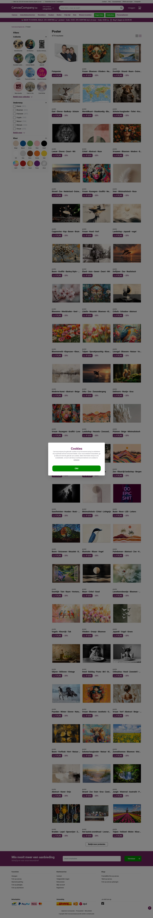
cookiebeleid (59, 458)
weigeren (76, 460)
